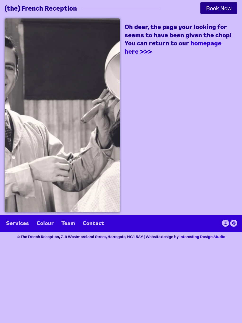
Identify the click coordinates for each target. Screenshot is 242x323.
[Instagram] (225, 223)
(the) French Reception (41, 8)
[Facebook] (233, 223)
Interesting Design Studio (202, 237)
